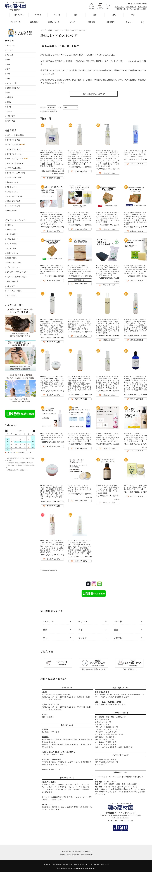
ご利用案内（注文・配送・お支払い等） (111, 717)
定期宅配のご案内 (102, 724)
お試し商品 (11, 116)
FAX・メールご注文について (106, 727)
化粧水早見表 (12, 210)
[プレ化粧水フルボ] (52, 303)
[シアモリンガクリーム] (52, 469)
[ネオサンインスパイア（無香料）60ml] (135, 303)
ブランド (82, 638)
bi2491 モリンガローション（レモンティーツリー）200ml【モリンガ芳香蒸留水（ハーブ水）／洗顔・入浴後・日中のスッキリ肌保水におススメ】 (135, 437)
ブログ (72, 22)
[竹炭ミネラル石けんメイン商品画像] (107, 249)
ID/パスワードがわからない (106, 732)
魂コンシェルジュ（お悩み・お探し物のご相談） (114, 747)
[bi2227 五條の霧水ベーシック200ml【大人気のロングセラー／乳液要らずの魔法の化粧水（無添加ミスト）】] (52, 417)
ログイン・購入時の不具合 (16, 277)
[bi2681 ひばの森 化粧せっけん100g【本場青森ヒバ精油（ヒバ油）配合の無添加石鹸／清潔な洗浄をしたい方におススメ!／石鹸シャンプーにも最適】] (135, 249)
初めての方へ (119, 7)
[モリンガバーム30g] (80, 469)
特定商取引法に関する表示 (105, 759)
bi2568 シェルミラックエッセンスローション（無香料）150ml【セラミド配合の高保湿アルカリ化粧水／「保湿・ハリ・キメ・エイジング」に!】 (107, 437)
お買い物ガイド (131, 7)
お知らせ (10, 225)
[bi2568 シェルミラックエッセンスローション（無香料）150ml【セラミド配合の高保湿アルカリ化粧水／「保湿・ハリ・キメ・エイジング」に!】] (107, 417)
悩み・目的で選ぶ (16, 145)
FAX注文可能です (129, 669)
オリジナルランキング (15, 154)
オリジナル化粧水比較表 (16, 173)
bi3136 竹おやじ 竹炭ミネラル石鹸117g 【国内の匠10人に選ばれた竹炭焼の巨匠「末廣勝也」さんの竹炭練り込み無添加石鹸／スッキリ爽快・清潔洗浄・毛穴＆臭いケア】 (107, 270)
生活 (133, 15)
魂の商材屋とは (12, 234)
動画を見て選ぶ (12, 192)
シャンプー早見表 (13, 206)
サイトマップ (100, 764)
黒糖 (8, 78)
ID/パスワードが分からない (17, 272)
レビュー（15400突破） (16, 135)
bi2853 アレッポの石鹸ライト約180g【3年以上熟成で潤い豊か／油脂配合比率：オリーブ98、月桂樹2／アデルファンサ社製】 (51, 269)
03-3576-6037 (123, 818)
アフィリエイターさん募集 (105, 744)
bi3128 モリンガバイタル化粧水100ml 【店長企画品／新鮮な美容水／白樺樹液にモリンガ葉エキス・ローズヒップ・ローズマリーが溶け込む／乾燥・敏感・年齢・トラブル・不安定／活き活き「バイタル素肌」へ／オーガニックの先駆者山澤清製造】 (135, 384)
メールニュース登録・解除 (105, 742)
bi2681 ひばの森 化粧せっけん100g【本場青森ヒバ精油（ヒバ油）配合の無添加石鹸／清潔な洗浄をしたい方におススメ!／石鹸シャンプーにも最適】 (135, 269)
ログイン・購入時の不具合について (109, 734)
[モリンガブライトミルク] (107, 360)
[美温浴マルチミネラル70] (52, 134)
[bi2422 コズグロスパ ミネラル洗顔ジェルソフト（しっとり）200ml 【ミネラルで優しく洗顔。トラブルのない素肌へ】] (135, 134)
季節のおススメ (12, 182)
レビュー (129, 22)
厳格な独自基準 (12, 281)
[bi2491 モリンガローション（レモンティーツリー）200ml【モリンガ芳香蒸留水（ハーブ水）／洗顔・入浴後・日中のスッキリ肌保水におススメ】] (135, 417)
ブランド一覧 (15, 22)
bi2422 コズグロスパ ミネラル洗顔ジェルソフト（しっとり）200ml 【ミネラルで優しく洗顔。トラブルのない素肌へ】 (135, 153)
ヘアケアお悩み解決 (14, 168)
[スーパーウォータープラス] (107, 303)
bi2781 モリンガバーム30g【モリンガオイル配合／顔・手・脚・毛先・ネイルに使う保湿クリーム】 (79, 488)
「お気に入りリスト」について (107, 729)
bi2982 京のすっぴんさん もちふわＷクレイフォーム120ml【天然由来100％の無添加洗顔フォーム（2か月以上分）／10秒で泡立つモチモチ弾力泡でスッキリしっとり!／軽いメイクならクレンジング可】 (52, 218)
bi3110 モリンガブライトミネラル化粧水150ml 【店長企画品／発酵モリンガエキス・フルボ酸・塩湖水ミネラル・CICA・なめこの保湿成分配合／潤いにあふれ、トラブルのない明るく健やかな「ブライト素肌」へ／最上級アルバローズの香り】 (79, 384)
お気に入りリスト (13, 267)
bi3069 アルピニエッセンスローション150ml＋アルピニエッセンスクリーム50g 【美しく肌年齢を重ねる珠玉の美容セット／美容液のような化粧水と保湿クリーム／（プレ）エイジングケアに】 (52, 382)
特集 (8, 92)
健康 (76, 15)
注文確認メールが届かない (105, 737)
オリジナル (48, 621)
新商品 (9, 102)
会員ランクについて (103, 722)
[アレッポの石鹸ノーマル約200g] (107, 196)
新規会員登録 (12, 258)
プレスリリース (12, 286)
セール (9, 111)
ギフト (9, 107)
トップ (43, 30)
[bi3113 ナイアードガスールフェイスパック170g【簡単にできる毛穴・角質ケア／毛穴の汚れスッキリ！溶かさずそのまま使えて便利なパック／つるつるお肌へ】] (80, 196)
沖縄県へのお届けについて (52, 769)
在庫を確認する (79, 280)
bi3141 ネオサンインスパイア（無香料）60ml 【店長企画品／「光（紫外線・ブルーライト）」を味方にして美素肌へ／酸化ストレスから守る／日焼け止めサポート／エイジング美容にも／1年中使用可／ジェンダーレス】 (135, 326)
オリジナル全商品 (13, 140)
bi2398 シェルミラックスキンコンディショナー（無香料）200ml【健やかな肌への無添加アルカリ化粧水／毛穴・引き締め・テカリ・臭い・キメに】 (79, 437)
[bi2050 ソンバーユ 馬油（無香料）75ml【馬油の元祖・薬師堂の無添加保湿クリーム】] (135, 469)
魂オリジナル (19, 15)
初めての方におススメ (17, 159)
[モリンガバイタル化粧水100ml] (135, 360)
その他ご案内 (12, 248)
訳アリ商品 (11, 121)
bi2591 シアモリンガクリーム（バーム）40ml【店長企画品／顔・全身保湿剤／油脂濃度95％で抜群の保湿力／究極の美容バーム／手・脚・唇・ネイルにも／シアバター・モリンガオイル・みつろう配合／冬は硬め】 (52, 492)
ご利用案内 (110, 22)
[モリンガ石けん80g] (80, 249)
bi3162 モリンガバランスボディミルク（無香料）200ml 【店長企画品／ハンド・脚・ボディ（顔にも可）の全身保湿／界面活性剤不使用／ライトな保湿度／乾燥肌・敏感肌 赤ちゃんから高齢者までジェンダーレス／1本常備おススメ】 (79, 157)
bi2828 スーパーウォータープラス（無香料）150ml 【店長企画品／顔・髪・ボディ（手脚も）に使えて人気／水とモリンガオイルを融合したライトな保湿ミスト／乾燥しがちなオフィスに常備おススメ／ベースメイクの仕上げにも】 (107, 326)
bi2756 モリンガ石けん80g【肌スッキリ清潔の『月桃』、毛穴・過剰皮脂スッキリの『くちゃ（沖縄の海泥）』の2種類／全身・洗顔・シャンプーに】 (79, 269)
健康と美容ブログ (13, 88)
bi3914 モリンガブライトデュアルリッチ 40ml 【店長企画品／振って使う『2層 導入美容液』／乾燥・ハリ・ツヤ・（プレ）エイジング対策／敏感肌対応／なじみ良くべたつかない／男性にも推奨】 (52, 546)
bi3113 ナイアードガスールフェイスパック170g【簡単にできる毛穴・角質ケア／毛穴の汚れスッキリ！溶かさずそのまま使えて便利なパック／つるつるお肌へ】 (79, 217)
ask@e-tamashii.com (124, 820)
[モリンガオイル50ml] (107, 469)
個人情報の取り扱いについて (106, 762)
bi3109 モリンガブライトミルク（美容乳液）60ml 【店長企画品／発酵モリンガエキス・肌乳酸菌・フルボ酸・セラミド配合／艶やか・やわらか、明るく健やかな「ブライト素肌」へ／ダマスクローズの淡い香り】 (107, 382)
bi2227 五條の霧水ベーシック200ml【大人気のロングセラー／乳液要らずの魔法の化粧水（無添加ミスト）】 (51, 436)
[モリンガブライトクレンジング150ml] (107, 134)
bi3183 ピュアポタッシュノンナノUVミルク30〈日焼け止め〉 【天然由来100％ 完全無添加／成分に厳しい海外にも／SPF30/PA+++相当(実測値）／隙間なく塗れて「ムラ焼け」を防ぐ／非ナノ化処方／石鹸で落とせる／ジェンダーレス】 (79, 547)
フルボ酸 (57, 15)
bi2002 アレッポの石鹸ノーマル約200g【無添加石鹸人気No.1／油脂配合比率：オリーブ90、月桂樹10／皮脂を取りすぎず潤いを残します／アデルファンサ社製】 (107, 217)
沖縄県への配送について (105, 739)
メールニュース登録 (14, 291)
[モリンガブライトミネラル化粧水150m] (80, 360)
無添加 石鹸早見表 (13, 201)
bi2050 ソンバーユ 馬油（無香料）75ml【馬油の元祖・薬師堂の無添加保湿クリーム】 (135, 487)
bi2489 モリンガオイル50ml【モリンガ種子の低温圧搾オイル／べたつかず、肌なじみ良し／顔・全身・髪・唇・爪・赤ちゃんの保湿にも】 (107, 489)
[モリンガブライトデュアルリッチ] (52, 524)
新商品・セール (53, 22)
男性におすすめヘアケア (94, 94)
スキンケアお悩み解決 (15, 163)
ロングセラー (12, 187)
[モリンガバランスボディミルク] (80, 134)
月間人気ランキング (14, 149)
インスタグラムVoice (14, 196)
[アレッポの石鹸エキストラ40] (135, 196)
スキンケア (59, 30)
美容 (95, 15)
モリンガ (38, 15)
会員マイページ (12, 253)
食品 (114, 15)
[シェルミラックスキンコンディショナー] (80, 417)
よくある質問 (12, 244)
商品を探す (34, 22)
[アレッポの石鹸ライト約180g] (52, 249)
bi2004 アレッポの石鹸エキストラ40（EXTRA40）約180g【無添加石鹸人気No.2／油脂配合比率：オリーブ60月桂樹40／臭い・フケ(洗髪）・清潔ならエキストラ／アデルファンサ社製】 (135, 218)
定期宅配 (91, 22)
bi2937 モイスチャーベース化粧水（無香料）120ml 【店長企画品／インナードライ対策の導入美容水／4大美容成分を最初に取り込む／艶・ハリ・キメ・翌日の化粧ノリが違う (79, 324)
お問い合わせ (142, 7)
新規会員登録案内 (102, 719)
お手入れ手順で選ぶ (14, 177)
